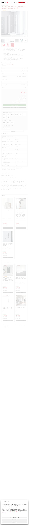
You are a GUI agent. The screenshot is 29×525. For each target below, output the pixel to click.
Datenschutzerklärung (14, 511)
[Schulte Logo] (4, 2)
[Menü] (27, 2)
